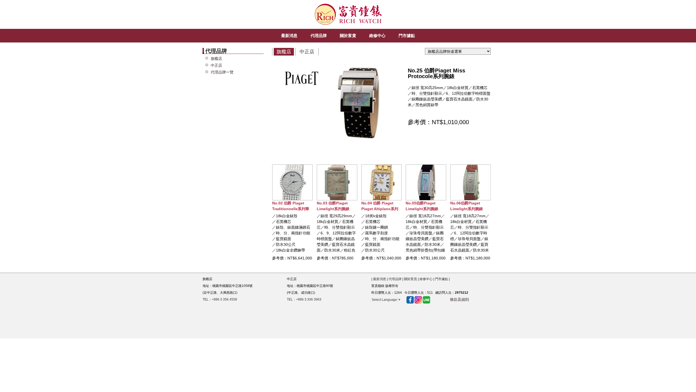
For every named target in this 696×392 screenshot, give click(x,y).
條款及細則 (459, 299)
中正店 (216, 65)
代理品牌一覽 (222, 72)
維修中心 (426, 279)
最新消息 (379, 279)
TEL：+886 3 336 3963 (304, 299)
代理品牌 (395, 279)
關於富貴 (410, 279)
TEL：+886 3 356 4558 (220, 299)
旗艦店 (216, 59)
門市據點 (441, 279)
